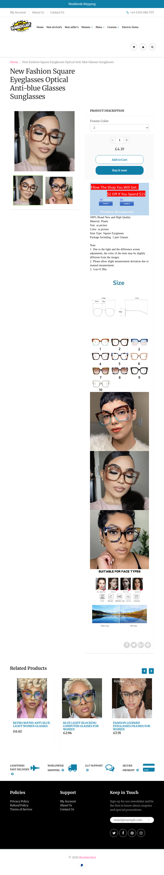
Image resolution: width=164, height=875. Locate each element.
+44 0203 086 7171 (142, 12)
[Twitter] (114, 833)
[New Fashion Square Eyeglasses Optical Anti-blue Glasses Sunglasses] (44, 141)
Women (85, 27)
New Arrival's (54, 27)
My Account (18, 12)
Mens (99, 27)
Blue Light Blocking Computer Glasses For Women (81, 726)
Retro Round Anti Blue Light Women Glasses (31, 724)
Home (40, 27)
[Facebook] (123, 833)
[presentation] (144, 671)
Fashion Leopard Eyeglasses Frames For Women (131, 726)
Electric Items (130, 27)
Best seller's (72, 27)
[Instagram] (141, 833)
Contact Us (57, 12)
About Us (38, 12)
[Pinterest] (132, 833)
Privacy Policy (19, 801)
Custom (112, 27)
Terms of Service (21, 809)
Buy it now (119, 170)
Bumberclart (87, 857)
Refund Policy (19, 805)
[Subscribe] (149, 820)
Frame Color (99, 121)
